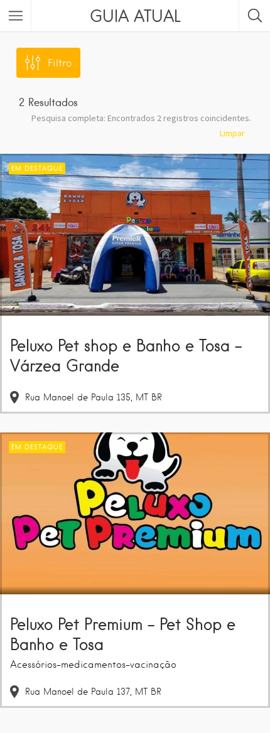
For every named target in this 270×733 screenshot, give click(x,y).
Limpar (232, 133)
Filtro (60, 63)
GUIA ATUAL (135, 15)
